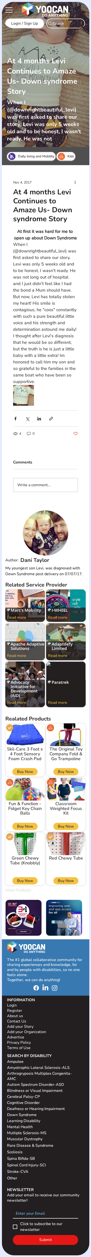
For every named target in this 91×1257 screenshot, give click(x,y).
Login (12, 1005)
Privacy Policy (19, 1042)
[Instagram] (54, 988)
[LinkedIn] (45, 988)
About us (15, 1016)
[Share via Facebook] (15, 418)
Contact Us (16, 1021)
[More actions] (75, 182)
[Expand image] (23, 395)
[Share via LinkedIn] (39, 418)
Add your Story (20, 1026)
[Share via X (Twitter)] (27, 418)
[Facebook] (36, 988)
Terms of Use (19, 1048)
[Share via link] (51, 418)
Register (14, 1010)
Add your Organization (26, 1032)
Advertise (15, 1037)
